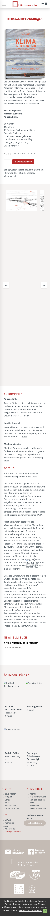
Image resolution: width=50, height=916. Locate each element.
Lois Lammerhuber (37, 797)
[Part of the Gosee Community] (32, 889)
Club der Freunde (37, 800)
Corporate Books (11, 809)
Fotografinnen (36, 170)
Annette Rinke (10, 399)
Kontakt (7, 820)
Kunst (6, 800)
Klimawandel (10, 173)
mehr (26, 416)
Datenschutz (9, 829)
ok (45, 911)
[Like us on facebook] (36, 852)
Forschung (23, 170)
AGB (6, 826)
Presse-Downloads (37, 809)
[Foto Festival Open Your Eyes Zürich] (35, 875)
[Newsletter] (14, 851)
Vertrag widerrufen (12, 832)
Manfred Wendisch (13, 444)
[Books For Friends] (25, 862)
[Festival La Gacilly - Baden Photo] (17, 875)
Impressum (9, 823)
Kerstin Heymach (12, 423)
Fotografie (8, 797)
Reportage (29, 173)
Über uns (33, 794)
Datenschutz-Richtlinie (30, 911)
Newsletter (34, 806)
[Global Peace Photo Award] (19, 889)
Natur (20, 173)
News (31, 803)
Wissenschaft (10, 176)
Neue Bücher (10, 794)
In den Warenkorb (23, 162)
